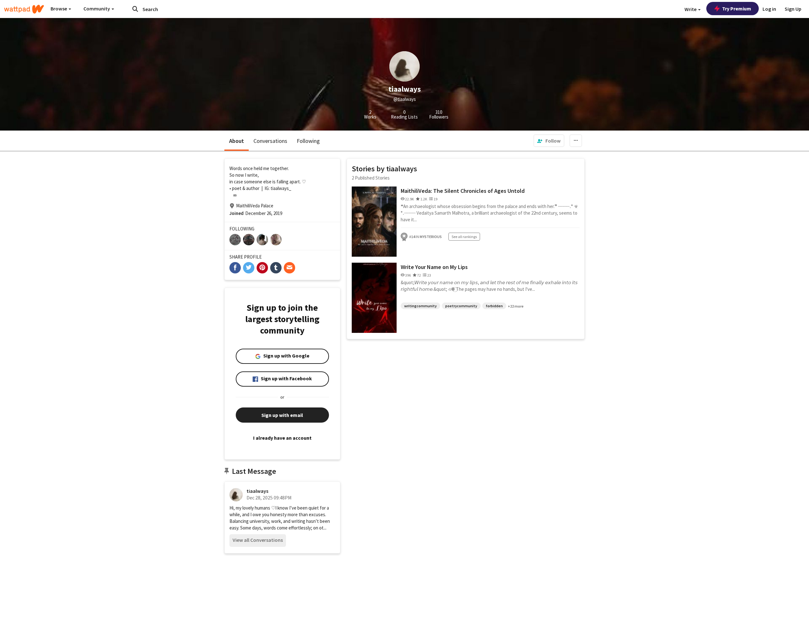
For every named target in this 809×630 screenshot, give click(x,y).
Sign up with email (282, 415)
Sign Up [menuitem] (793, 9)
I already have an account (282, 438)
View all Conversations (258, 540)
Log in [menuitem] (769, 9)
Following (308, 140)
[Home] (24, 9)
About (236, 140)
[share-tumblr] (276, 267)
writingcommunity (420, 305)
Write (690, 9)
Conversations (270, 140)
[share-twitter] (248, 267)
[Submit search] (135, 9)
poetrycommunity (461, 305)
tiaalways (257, 491)
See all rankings (464, 236)
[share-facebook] (235, 267)
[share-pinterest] (262, 267)
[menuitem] (548, 140)
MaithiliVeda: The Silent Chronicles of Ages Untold (463, 190)
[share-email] (289, 267)
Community (97, 8)
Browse (59, 8)
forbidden (494, 305)
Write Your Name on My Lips (434, 267)
